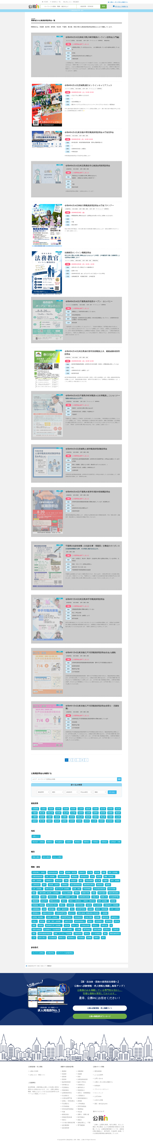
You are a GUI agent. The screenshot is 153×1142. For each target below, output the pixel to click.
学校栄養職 (89, 880)
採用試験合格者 (84, 897)
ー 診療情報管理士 (66, 1093)
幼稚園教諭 (36, 909)
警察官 (96, 937)
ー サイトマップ (98, 1093)
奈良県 (72, 817)
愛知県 (118, 813)
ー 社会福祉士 (64, 1095)
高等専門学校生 (66, 917)
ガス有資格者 (96, 933)
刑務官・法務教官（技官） (67, 897)
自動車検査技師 (64, 876)
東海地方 (78, 842)
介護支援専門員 (61, 913)
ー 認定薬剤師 (64, 1128)
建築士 (90, 921)
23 (82, 760)
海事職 (89, 937)
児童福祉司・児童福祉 (111, 905)
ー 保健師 (79, 1074)
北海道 (43, 809)
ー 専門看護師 (80, 1125)
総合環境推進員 (76, 884)
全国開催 (35, 809)
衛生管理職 (111, 888)
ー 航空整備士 (80, 1117)
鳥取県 (88, 817)
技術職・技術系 (54, 884)
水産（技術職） (51, 876)
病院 (33, 893)
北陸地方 (69, 842)
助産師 (90, 909)
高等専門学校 (81, 909)
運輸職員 (35, 901)
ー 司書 (62, 1112)
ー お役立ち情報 (98, 1100)
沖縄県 (118, 821)
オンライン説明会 (38, 953)
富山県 (66, 813)
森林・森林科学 (63, 909)
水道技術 (35, 897)
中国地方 (95, 842)
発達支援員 (101, 893)
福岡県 (64, 821)
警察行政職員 (36, 929)
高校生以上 (52, 897)
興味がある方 (54, 901)
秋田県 (73, 809)
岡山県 (103, 817)
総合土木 (72, 913)
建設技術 (105, 917)
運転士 (62, 905)
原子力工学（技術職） (63, 888)
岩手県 (58, 809)
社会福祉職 (52, 937)
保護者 (99, 876)
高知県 (57, 821)
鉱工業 (98, 880)
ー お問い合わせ (98, 1078)
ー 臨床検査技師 (65, 1082)
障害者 (43, 897)
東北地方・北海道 (38, 842)
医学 (103, 937)
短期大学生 (68, 921)
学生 (72, 909)
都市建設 (51, 909)
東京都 (42, 813)
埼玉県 (118, 809)
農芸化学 (59, 880)
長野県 (95, 813)
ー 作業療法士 (80, 1084)
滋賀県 (42, 817)
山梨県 (88, 813)
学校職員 (81, 937)
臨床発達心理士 (52, 905)
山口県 (118, 817)
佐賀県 (72, 821)
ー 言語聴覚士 (64, 1087)
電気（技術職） (113, 872)
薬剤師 (113, 901)
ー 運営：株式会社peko (100, 1103)
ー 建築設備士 (64, 1114)
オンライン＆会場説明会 (65, 953)
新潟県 (58, 813)
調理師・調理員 (71, 872)
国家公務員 (36, 857)
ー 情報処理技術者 (66, 1117)
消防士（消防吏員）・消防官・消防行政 (82, 901)
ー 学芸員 (79, 1112)
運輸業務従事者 (89, 884)
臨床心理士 (42, 937)
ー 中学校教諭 (64, 1106)
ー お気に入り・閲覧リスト (36, 1075)
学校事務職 (87, 888)
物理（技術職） (103, 901)
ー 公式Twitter (97, 1096)
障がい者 (75, 925)
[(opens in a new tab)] (76, 79)
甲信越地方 (59, 842)
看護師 (108, 884)
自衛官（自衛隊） (52, 917)
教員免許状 (84, 876)
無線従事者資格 (114, 893)
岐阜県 (103, 813)
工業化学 (116, 929)
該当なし (95, 925)
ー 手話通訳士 (64, 1103)
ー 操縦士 (79, 1120)
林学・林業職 (115, 880)
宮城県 (66, 809)
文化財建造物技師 (99, 888)
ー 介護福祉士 (80, 1095)
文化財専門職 (114, 897)
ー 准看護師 (79, 1071)
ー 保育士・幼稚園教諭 (83, 1093)
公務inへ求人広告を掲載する (118, 2)
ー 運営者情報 (97, 1071)
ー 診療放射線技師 (82, 1079)
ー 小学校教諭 (80, 1103)
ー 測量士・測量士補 (82, 1114)
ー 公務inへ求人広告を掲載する (103, 1082)
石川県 (73, 813)
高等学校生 (79, 905)
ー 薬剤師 (63, 1076)
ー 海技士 (63, 1120)
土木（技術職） (37, 888)
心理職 (78, 929)
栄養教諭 (65, 884)
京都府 (49, 817)
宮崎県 (101, 821)
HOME (46, 2)
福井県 (81, 813)
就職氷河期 (85, 893)
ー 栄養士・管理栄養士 (67, 1101)
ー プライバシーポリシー (101, 1089)
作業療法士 (49, 880)
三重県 (34, 817)
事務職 (41, 925)
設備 (44, 909)
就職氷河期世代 (48, 913)
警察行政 (104, 925)
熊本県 (87, 821)
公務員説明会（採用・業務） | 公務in (75, 1139)
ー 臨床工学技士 (81, 1082)
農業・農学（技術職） (54, 921)
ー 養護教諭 (79, 1109)
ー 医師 (78, 1076)
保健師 (105, 880)
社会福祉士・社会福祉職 (52, 929)
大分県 (94, 821)
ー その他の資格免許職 (67, 1122)
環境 (93, 893)
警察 (33, 925)
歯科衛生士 (115, 917)
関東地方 (50, 842)
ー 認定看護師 (64, 1125)
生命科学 (70, 905)
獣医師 (42, 921)
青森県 (51, 809)
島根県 (95, 817)
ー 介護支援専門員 (66, 1098)
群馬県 (110, 809)
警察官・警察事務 (101, 909)
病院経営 (100, 884)
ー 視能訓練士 (64, 1090)
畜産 (61, 872)
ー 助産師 (63, 1074)
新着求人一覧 (56, 2)
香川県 (42, 821)
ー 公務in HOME (33, 1071)
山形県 (81, 809)
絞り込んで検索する (121, 6)
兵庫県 (64, 817)
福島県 (88, 809)
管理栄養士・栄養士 (38, 872)
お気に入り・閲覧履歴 (72, 2)
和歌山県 (80, 817)
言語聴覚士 (99, 921)
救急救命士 (71, 937)
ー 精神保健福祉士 (82, 1098)
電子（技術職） (68, 929)
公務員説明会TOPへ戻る (77, 10)
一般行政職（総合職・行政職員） (49, 893)
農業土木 (62, 937)
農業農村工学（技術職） (54, 925)
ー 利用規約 (96, 1085)
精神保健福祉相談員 (45, 933)
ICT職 (90, 872)
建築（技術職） (37, 880)
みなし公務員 (57, 857)
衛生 (81, 880)
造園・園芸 (76, 888)
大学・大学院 (114, 909)
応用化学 (107, 929)
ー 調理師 (79, 1101)
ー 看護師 (63, 1071)
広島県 (110, 817)
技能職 (97, 917)
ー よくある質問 (98, 1075)
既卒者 (117, 921)
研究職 (97, 872)
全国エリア (36, 836)
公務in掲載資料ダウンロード (100, 1016)
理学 (33, 933)
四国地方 (104, 842)
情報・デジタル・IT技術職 (62, 933)
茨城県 (95, 809)
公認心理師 (88, 917)
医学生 (87, 933)
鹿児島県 (110, 821)
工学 (33, 937)
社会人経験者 (67, 893)
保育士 (64, 901)
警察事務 (108, 921)
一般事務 (104, 913)
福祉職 (89, 905)
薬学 (44, 884)
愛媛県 (49, 821)
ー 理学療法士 (64, 1084)
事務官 (77, 893)
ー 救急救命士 (80, 1090)
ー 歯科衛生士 (80, 1087)
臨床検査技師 (52, 872)
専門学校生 (87, 929)
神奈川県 (50, 813)
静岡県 (110, 813)
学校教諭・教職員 (38, 905)
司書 (66, 880)
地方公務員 (46, 857)
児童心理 (95, 897)
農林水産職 (49, 888)
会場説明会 (50, 953)
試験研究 (82, 872)
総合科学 (44, 901)
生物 (92, 876)
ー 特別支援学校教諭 (66, 1109)
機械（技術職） (109, 876)
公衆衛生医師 (85, 925)
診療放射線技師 (37, 876)
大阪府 (57, 817)
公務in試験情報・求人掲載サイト (99, 1008)
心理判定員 (36, 884)
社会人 (34, 921)
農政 (105, 933)
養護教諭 (74, 876)
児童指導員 (78, 933)
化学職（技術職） (38, 917)
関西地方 (87, 842)
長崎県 (79, 821)
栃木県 (103, 809)
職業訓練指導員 (115, 933)
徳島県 (34, 821)
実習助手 (73, 880)
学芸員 (67, 925)
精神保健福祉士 (80, 921)
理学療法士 (36, 913)
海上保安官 (97, 905)
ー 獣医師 (63, 1079)
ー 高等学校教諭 (81, 1106)
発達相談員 (78, 917)
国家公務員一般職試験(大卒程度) (88, 913)
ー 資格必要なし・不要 (83, 1122)
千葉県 (34, 813)
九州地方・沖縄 (115, 842)
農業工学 (104, 897)
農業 (103, 872)
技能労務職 (97, 929)
